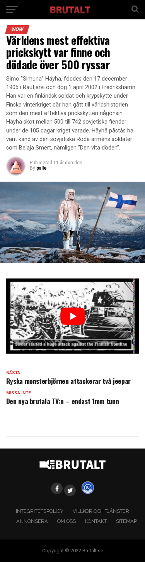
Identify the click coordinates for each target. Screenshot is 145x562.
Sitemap (126, 521)
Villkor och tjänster (101, 511)
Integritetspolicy (39, 511)
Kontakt (96, 521)
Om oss (66, 521)
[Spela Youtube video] (72, 315)
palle (41, 168)
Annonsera (32, 521)
